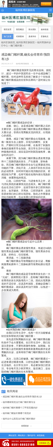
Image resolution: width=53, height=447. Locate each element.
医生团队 (32, 29)
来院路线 (40, 435)
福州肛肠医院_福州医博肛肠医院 (18, 42)
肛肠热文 (45, 36)
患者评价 (32, 36)
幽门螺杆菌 (16, 45)
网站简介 (22, 435)
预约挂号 (31, 435)
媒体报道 (45, 29)
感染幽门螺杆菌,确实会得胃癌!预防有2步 (22, 396)
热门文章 (7, 36)
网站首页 (12, 435)
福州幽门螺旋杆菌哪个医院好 (17, 413)
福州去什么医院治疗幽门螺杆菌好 (19, 418)
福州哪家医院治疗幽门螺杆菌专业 (19, 402)
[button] (50, 10)
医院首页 (7, 29)
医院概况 (20, 29)
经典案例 (20, 36)
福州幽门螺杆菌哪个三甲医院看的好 (20, 407)
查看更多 (25, 426)
